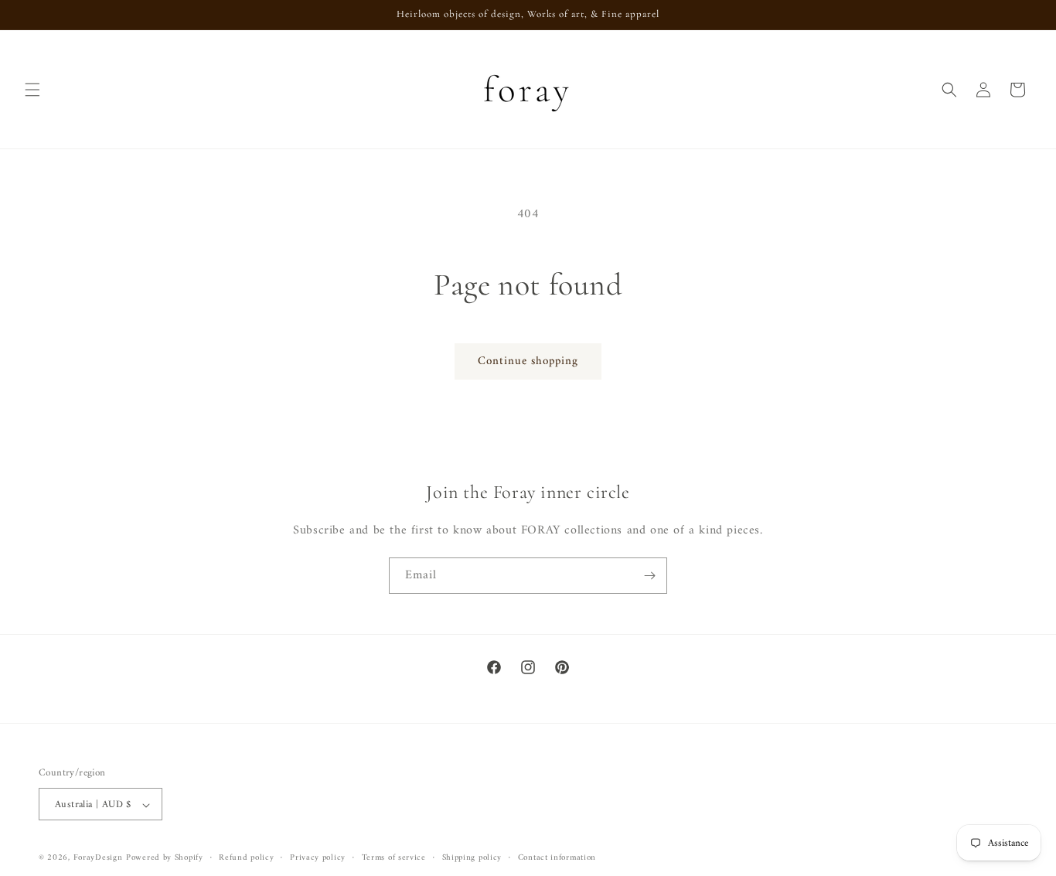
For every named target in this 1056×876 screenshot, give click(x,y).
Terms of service (394, 858)
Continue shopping (528, 361)
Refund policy (246, 858)
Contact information (557, 858)
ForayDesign (98, 858)
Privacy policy (318, 858)
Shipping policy (472, 858)
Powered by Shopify (164, 858)
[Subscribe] (649, 575)
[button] (32, 90)
